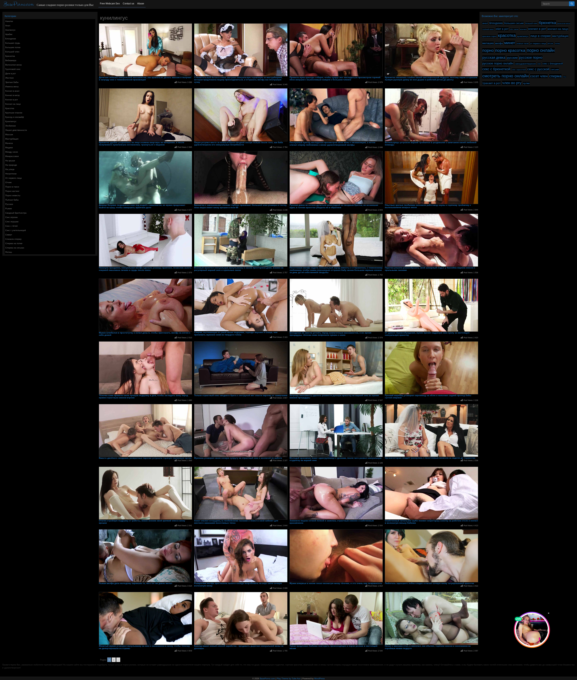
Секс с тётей (11, 226)
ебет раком (514, 29)
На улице (9, 169)
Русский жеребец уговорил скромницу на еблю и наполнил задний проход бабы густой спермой (428, 396)
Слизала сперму (13, 239)
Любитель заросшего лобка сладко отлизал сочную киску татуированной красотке (429, 583)
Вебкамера (10, 60)
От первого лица (13, 178)
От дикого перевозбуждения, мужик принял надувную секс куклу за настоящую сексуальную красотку (427, 334)
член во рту (511, 83)
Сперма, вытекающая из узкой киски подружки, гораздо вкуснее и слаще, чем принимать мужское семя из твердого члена (235, 333)
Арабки (8, 34)
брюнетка (547, 22)
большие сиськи (514, 23)
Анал (7, 25)
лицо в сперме (540, 36)
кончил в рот (537, 28)
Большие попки (12, 47)
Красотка (9, 108)
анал (485, 23)
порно (488, 50)
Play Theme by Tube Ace (289, 678)
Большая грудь (12, 43)
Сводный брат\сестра (15, 213)
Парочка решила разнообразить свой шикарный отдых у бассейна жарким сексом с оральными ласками (430, 269)
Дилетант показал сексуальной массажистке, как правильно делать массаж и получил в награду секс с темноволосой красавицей (145, 78)
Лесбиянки (10, 126)
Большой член (12, 51)
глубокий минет (488, 29)
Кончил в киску (12, 95)
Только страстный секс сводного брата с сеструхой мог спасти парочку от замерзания (240, 395)
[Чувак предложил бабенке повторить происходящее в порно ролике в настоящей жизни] (336, 618)
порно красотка (510, 50)
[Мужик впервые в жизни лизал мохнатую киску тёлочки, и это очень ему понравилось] (336, 555)
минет (509, 43)
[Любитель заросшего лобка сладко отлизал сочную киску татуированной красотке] (431, 555)
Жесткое (9, 78)
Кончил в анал (12, 91)
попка (557, 44)
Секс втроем (11, 217)
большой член (531, 23)
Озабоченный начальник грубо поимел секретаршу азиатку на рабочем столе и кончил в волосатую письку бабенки (431, 522)
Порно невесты (12, 195)
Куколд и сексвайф (14, 117)
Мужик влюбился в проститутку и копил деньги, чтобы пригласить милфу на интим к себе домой (144, 334)
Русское (9, 204)
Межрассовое (12, 156)
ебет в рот (502, 28)
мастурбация (560, 36)
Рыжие (8, 208)
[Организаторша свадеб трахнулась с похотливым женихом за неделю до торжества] (431, 430)
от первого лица (538, 43)
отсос (550, 43)
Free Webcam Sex (110, 3)
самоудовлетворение (525, 63)
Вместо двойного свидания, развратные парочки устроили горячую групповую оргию (145, 458)
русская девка (493, 57)
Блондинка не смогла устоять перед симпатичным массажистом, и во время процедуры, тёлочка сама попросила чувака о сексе (330, 334)
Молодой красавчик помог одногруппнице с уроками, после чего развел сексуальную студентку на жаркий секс (336, 459)
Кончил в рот (11, 99)
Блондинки (10, 38)
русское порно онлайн (497, 63)
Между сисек (11, 152)
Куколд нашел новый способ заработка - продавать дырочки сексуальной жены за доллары (238, 647)
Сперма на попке (13, 243)
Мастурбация (11, 139)
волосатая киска (563, 23)
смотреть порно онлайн (505, 76)
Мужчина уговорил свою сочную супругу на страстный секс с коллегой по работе (238, 458)
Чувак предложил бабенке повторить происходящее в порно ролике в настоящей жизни (333, 647)
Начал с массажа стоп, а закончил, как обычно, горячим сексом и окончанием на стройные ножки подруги (428, 647)
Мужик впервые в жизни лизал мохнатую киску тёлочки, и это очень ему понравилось (336, 583)
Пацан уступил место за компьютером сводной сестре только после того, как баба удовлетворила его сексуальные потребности (238, 143)
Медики (9, 147)
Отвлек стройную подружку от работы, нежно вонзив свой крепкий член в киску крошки (142, 522)
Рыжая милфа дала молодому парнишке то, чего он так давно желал (135, 583)
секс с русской (538, 69)
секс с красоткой (519, 70)
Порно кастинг (12, 191)
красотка (507, 35)
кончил (523, 29)
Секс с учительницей (15, 230)
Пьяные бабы (12, 200)
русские (512, 57)
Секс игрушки (11, 221)
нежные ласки (523, 44)
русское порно (530, 57)
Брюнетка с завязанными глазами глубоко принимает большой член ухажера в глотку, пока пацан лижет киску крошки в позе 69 (240, 206)
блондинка (496, 23)
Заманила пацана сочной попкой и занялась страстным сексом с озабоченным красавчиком (332, 522)
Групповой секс (12, 69)
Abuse (140, 3)
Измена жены (12, 86)
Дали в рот (10, 73)
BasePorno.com (18, 4)
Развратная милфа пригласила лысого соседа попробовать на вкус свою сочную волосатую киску (238, 584)
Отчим (8, 182)
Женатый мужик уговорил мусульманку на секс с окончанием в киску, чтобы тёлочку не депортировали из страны (144, 647)
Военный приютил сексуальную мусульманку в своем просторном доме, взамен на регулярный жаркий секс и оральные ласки (238, 269)
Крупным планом (13, 112)
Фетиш (8, 252)
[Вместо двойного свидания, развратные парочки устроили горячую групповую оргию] (145, 430)
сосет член (539, 76)
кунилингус (523, 36)
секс (539, 64)
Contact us (128, 3)
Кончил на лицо (13, 104)
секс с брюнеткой (496, 69)
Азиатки (9, 21)
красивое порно (489, 36)
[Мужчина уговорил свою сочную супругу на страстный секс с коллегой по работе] (240, 430)
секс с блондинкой (552, 63)
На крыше (10, 160)
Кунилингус (10, 121)
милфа (499, 43)
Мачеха (9, 143)
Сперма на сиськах (14, 247)
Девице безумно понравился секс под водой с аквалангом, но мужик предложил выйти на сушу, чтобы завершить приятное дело (142, 206)
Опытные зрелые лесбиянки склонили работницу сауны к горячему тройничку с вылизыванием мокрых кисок (428, 206)
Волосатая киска (13, 65)
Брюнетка (10, 56)
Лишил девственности (16, 130)
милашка (488, 43)
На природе (11, 165)
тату (564, 77)
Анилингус (10, 30)
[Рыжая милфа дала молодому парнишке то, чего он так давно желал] (145, 555)
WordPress (319, 678)
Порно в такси (12, 187)
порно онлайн (541, 50)
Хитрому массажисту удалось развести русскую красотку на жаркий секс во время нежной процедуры (334, 396)
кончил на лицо (558, 28)
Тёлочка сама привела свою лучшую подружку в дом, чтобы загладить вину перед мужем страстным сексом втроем (143, 396)
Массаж (9, 134)
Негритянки (11, 173)
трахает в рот (491, 83)
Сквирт (8, 234)
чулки (526, 83)
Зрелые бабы (11, 82)
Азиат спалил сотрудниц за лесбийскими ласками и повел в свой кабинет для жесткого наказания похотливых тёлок (236, 522)
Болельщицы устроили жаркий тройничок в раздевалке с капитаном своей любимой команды (430, 143)
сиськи (555, 69)
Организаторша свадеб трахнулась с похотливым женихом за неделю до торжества (430, 458)
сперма (555, 76)
